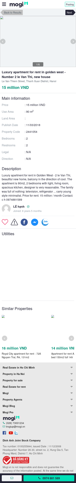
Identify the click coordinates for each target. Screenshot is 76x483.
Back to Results (12, 12)
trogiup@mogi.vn (15, 426)
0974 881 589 (51, 478)
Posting (70, 4)
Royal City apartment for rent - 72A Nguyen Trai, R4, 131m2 (21, 355)
